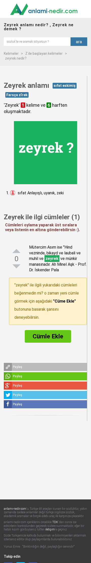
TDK (55, 522)
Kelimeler (11, 53)
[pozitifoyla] (16, 251)
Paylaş (17, 367)
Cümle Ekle (48, 336)
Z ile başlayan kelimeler (44, 53)
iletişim (50, 529)
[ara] (37, 41)
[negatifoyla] (16, 266)
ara (79, 41)
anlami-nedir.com (15, 509)
